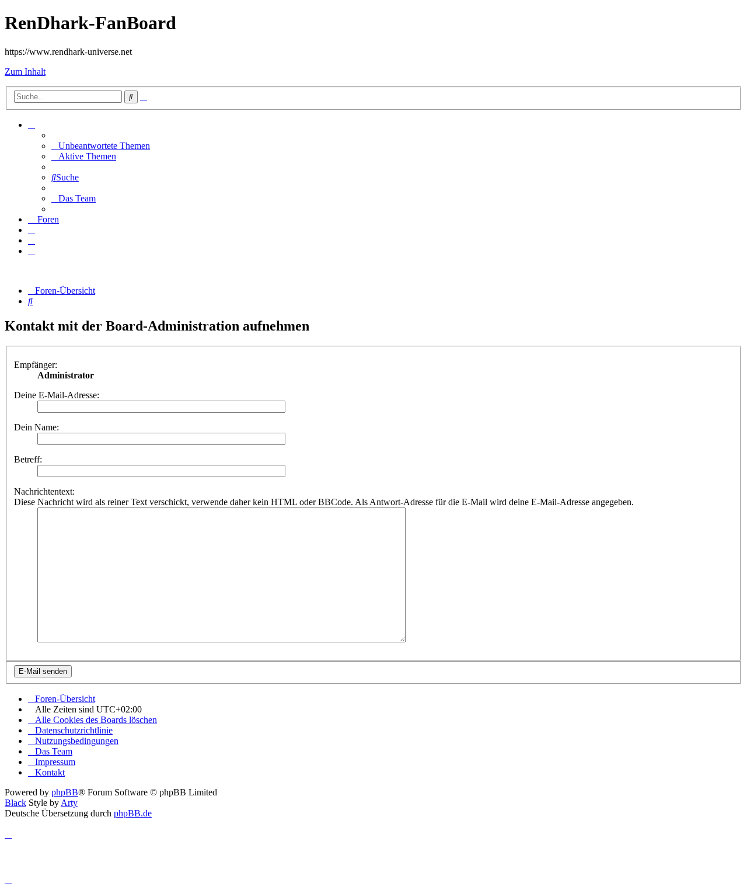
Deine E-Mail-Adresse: (56, 395)
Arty (69, 803)
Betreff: (28, 459)
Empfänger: (35, 365)
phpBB (64, 792)
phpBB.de (133, 813)
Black (15, 803)
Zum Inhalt (25, 72)
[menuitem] (100, 146)
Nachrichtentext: (44, 491)
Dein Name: (36, 427)
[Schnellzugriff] (31, 125)
